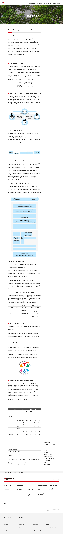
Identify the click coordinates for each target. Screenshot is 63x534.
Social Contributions (30, 493)
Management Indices (13, 488)
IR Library (5, 488)
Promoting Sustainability (20, 489)
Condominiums (51, 489)
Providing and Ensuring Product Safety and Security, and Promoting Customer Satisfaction (22, 492)
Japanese (54, 479)
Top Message (39, 488)
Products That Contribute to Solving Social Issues (22, 495)
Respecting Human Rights (31, 489)
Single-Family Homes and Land (53, 488)
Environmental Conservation (21, 490)
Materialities (18, 488)
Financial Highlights (6, 489)
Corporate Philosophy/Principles (42, 493)
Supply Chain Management (31, 490)
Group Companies (40, 494)
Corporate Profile (40, 490)
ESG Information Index (31, 495)
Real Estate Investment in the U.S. (53, 490)
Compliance (29, 494)
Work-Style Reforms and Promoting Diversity (21, 499)
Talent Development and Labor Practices (21, 497)
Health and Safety (30, 488)
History (39, 489)
